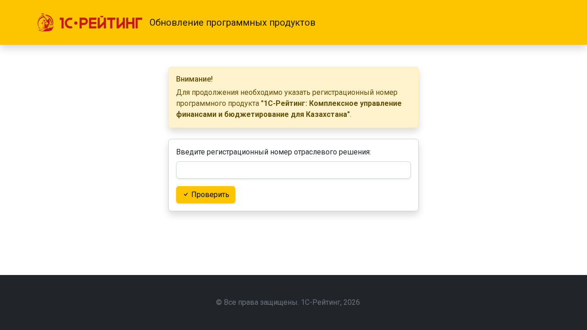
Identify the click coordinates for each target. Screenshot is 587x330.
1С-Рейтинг (320, 302)
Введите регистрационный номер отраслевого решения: (273, 152)
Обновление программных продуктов (233, 22)
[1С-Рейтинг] (90, 22)
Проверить (209, 194)
